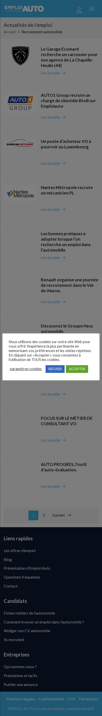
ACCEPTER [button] (77, 369)
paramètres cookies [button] (26, 369)
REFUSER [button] (55, 369)
